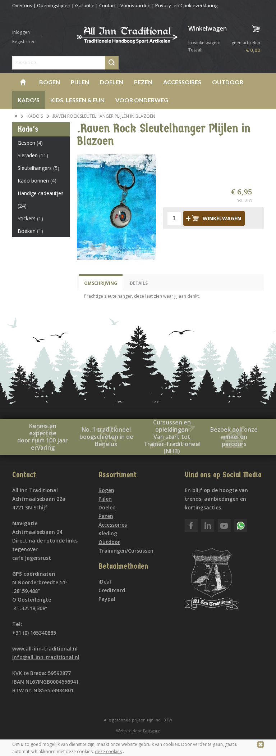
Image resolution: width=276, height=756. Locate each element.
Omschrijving (100, 283)
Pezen (143, 81)
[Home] (16, 116)
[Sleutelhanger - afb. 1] (116, 207)
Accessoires (182, 81)
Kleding (107, 533)
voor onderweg (141, 99)
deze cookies (108, 751)
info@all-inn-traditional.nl (45, 657)
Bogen (49, 81)
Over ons (22, 5)
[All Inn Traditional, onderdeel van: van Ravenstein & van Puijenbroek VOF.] (127, 39)
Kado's (29, 99)
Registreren (24, 42)
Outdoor (227, 81)
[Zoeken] (112, 62)
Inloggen (21, 32)
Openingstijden (53, 5)
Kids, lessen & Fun (77, 99)
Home (23, 82)
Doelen (111, 81)
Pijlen (80, 81)
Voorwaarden (135, 5)
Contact (107, 5)
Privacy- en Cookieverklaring (186, 5)
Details (139, 283)
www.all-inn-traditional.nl (45, 648)
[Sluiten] (260, 744)
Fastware (151, 730)
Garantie (85, 5)
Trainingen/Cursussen (125, 550)
